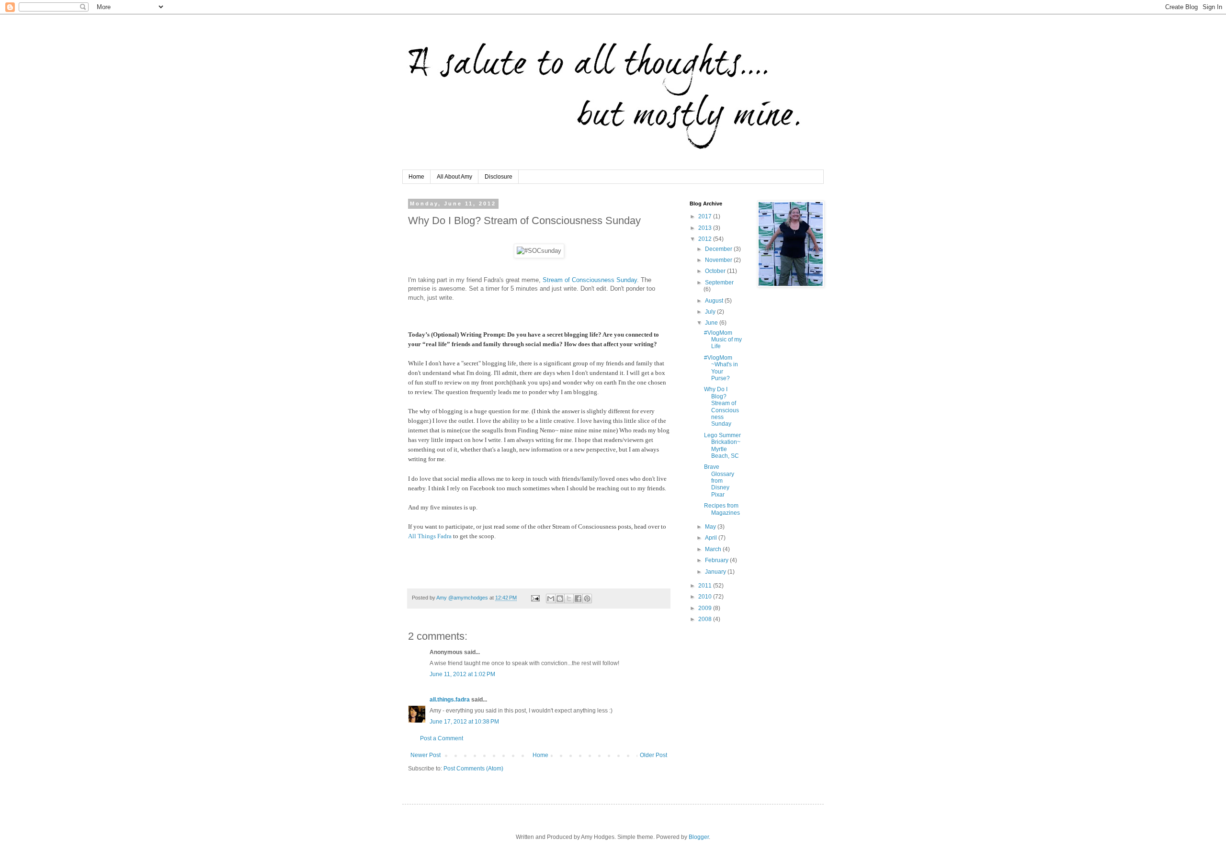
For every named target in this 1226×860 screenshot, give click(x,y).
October (716, 271)
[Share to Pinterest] (587, 598)
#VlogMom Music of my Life (723, 339)
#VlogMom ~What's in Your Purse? (721, 368)
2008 (705, 619)
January (716, 571)
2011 (705, 585)
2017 (705, 216)
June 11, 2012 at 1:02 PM (462, 674)
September (719, 282)
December (719, 249)
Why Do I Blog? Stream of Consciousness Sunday (721, 406)
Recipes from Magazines (722, 509)
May (711, 526)
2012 (705, 239)
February (717, 560)
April (711, 537)
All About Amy (454, 176)
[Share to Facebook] (578, 598)
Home (416, 176)
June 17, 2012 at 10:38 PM (464, 721)
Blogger (699, 837)
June (712, 322)
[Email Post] (535, 597)
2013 (705, 228)
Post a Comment (441, 738)
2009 (705, 608)
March (714, 549)
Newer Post (425, 755)
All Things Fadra (430, 536)
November (719, 260)
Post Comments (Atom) (473, 768)
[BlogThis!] (560, 598)
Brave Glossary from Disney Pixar (719, 481)
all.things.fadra (450, 699)
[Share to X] (569, 598)
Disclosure (498, 176)
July (711, 311)
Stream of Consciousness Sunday (589, 279)
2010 (705, 596)
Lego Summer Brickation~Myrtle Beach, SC (722, 445)
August (715, 300)
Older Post (653, 755)
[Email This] (551, 598)
